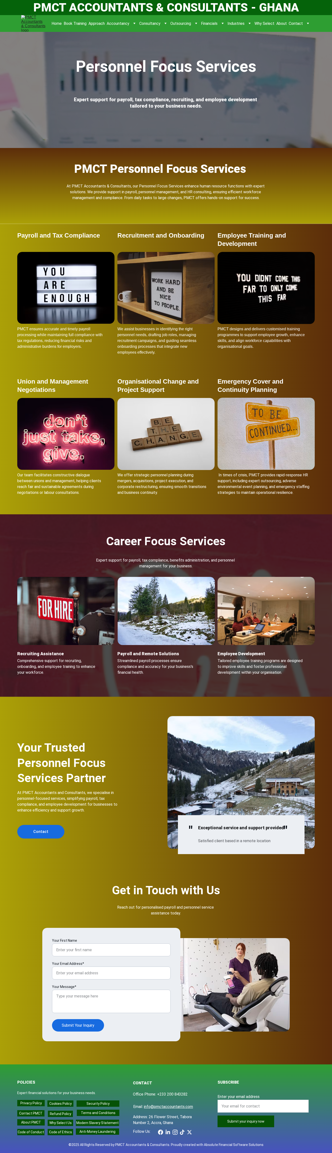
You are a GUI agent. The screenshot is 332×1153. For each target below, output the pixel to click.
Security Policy (98, 1104)
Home (57, 23)
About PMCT (31, 1122)
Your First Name (64, 940)
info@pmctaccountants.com (168, 1106)
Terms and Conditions (98, 1113)
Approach (96, 23)
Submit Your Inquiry (78, 1025)
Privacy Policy (31, 1103)
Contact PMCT (31, 1113)
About (281, 23)
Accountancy (118, 23)
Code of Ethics (60, 1132)
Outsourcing (180, 23)
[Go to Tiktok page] (182, 1132)
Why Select (264, 23)
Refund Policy (60, 1114)
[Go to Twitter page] (189, 1132)
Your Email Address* (68, 964)
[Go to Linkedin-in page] (167, 1132)
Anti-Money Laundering (97, 1132)
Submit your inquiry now (245, 1121)
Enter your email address (239, 1096)
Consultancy (149, 23)
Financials (209, 23)
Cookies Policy (60, 1104)
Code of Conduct (31, 1132)
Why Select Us (60, 1123)
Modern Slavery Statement (97, 1123)
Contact (296, 23)
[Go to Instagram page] (175, 1132)
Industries (236, 23)
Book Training (75, 23)
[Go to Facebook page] (160, 1132)
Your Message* (64, 987)
